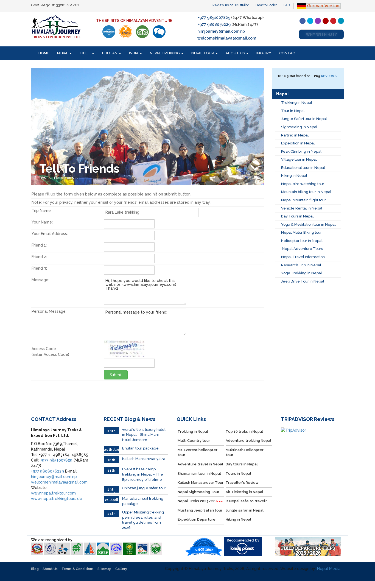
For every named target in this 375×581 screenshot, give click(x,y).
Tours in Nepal (238, 473)
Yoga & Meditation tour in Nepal (308, 224)
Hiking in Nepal (294, 176)
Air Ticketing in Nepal (244, 492)
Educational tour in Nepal (303, 168)
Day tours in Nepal (242, 464)
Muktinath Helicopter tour (245, 452)
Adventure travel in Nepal (200, 464)
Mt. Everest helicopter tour (197, 452)
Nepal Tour (203, 53)
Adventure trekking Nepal (248, 440)
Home (43, 53)
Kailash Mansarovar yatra (143, 459)
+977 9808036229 (214, 24)
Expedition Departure (197, 519)
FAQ (287, 5)
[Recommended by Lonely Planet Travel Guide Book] (108, 31)
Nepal (63, 53)
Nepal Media (328, 568)
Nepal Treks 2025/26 (200, 501)
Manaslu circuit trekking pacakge (142, 501)
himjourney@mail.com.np (221, 31)
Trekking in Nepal (296, 102)
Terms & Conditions (77, 569)
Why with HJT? (321, 34)
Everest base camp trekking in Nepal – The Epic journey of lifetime (142, 474)
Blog (35, 569)
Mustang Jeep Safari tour (200, 510)
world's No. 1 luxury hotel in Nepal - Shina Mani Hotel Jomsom (144, 435)
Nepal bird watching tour (302, 184)
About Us (236, 53)
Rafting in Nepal (295, 135)
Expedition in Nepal (298, 143)
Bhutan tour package (140, 448)
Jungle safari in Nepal (245, 510)
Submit (115, 375)
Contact (288, 53)
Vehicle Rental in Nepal (301, 208)
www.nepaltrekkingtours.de (56, 498)
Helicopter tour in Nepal (302, 241)
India (134, 53)
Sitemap (104, 569)
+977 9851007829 (213, 17)
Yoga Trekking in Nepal (301, 273)
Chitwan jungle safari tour (144, 488)
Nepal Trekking (165, 53)
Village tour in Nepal (299, 159)
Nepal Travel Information (303, 257)
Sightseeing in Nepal (299, 127)
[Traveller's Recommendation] (159, 31)
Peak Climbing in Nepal (301, 151)
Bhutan (110, 53)
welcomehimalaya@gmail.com (226, 38)
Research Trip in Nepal (301, 265)
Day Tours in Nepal (297, 216)
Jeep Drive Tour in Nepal (302, 281)
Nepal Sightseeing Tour (198, 492)
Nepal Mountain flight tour (303, 200)
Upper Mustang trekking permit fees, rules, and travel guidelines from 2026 (143, 520)
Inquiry (263, 53)
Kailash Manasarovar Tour (200, 483)
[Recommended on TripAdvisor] (142, 31)
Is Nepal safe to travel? (246, 501)
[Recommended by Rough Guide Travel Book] (125, 31)
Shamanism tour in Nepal (199, 473)
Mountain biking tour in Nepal (306, 192)
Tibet (85, 53)
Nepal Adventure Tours (302, 249)
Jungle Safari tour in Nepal (304, 119)
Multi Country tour (194, 440)
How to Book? (266, 5)
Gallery (121, 569)
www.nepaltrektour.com (53, 493)
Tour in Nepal (293, 111)
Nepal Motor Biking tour (301, 232)
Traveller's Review (242, 483)
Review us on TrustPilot (230, 5)
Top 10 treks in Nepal (244, 431)
